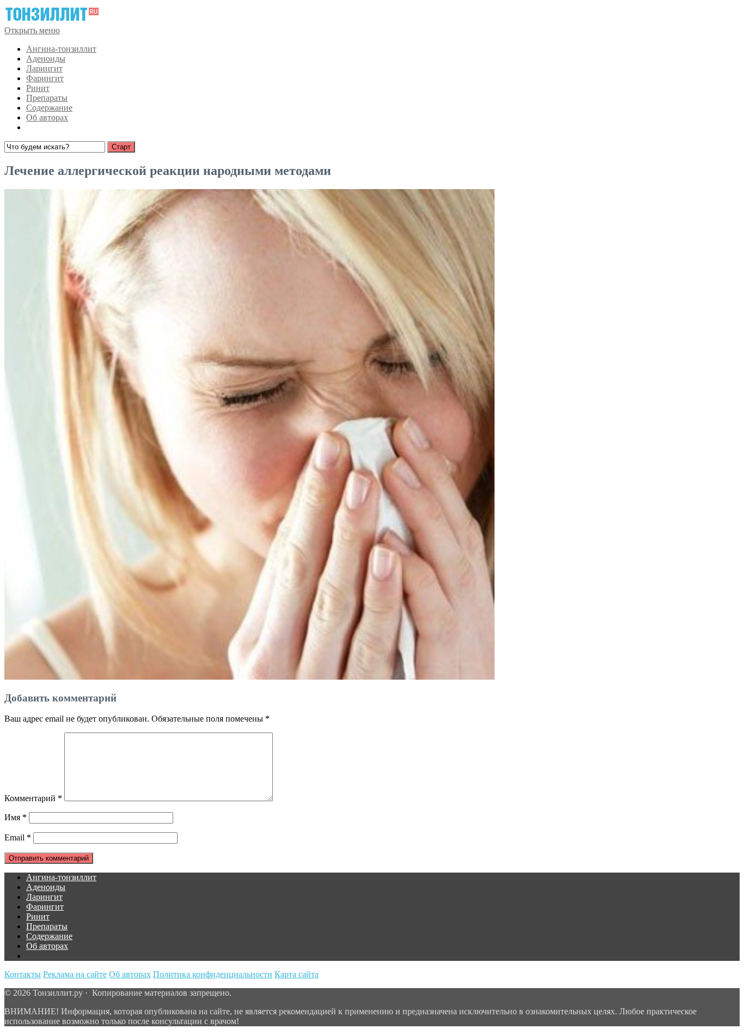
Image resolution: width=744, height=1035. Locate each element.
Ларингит (44, 68)
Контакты (22, 974)
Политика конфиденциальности (212, 974)
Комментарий (33, 798)
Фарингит (45, 78)
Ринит (38, 88)
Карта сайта (297, 974)
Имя (15, 817)
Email (17, 837)
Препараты (47, 97)
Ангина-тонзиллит (61, 48)
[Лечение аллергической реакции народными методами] (249, 676)
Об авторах (47, 117)
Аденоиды (45, 58)
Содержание (49, 107)
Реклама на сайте (75, 974)
